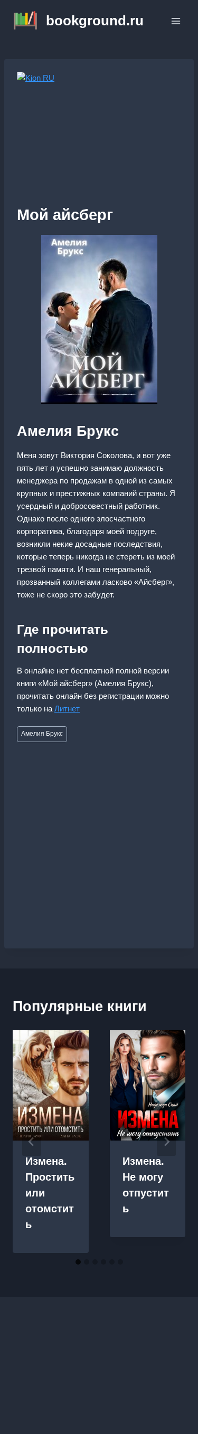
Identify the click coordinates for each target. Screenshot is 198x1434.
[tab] (78, 1262)
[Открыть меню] (175, 21)
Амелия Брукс (42, 733)
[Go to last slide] (31, 1141)
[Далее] (166, 1141)
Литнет (67, 708)
